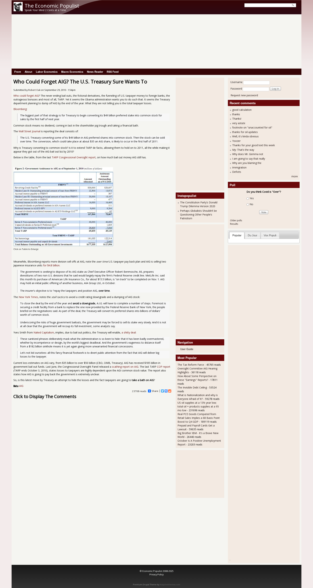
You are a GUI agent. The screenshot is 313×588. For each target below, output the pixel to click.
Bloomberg (20, 109)
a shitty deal (129, 332)
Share (155, 391)
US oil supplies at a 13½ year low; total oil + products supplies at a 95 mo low (198, 406)
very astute (238, 123)
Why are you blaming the (246, 163)
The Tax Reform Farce (191, 364)
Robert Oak (34, 90)
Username (236, 82)
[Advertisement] (156, 41)
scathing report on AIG (125, 366)
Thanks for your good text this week (253, 145)
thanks (236, 114)
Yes (252, 198)
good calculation (242, 109)
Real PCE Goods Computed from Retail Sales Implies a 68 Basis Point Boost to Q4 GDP (199, 417)
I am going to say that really (248, 158)
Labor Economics (47, 71)
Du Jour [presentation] (252, 235)
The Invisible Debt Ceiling (192, 387)
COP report (163, 366)
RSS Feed (113, 71)
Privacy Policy (156, 574)
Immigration (239, 167)
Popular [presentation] (236, 235)
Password (236, 88)
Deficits (236, 172)
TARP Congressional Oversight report (74, 157)
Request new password (244, 95)
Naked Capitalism (44, 332)
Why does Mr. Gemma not (247, 154)
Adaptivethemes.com (170, 584)
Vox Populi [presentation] (270, 235)
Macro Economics (72, 71)
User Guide (186, 349)
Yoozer (236, 141)
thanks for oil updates (245, 132)
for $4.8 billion (51, 265)
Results (234, 223)
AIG (21, 386)
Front (17, 71)
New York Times (28, 297)
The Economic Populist (52, 5)
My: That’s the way (243, 149)
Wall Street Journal (29, 131)
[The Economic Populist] (18, 10)
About (28, 71)
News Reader (95, 71)
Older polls (236, 220)
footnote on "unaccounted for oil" (252, 127)
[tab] (236, 235)
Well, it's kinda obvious (245, 136)
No (251, 204)
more (294, 176)
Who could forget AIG (26, 95)
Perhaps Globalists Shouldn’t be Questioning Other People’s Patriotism (198, 214)
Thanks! (236, 118)
